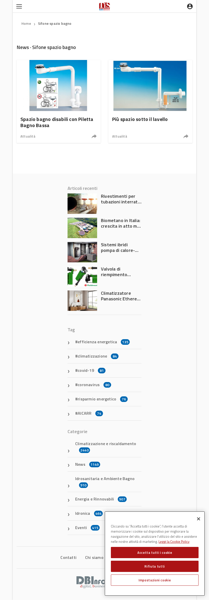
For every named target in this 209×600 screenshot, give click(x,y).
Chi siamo (94, 557)
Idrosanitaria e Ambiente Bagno (105, 481)
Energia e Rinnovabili (100, 499)
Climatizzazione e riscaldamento (105, 446)
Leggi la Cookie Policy (174, 541)
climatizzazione (97, 356)
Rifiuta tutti (155, 566)
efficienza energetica (103, 342)
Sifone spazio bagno (55, 23)
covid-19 (91, 370)
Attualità (27, 136)
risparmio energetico (102, 399)
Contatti (68, 557)
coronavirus (93, 385)
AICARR (89, 413)
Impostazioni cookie (155, 580)
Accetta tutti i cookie (154, 552)
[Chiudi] (198, 518)
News (87, 464)
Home (26, 23)
